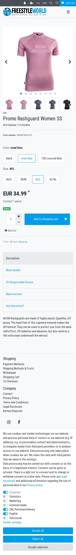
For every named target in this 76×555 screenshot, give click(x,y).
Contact (8, 394)
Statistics (15, 496)
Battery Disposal (12, 411)
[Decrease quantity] (18, 222)
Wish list (11, 230)
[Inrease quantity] (18, 216)
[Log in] (25, 3)
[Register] (32, 3)
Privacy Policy (11, 398)
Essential (15, 492)
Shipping (23, 241)
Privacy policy (34, 485)
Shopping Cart (11, 377)
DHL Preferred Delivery (22, 509)
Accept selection (38, 547)
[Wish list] (57, 3)
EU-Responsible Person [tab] (19, 282)
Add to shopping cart (46, 219)
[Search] (51, 3)
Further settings (12, 522)
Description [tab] (12, 258)
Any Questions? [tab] (15, 306)
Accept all (38, 531)
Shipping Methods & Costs (18, 368)
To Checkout (10, 381)
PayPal (13, 514)
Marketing (15, 501)
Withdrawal (9, 373)
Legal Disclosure (12, 406)
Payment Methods (13, 364)
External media (18, 505)
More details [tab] (13, 270)
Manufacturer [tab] (14, 294)
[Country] (38, 3)
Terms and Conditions (16, 402)
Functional (16, 518)
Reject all (38, 539)
